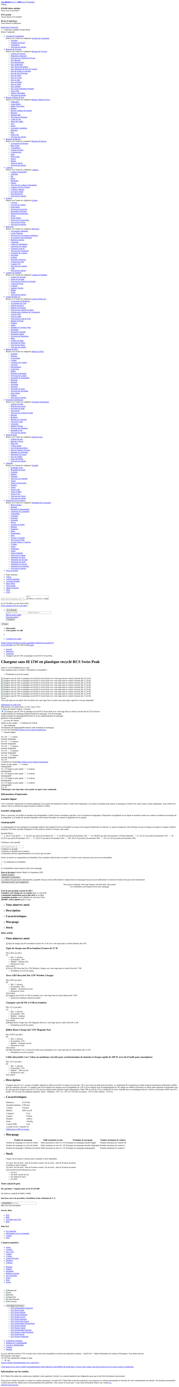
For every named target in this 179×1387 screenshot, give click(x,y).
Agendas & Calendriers (15, 36)
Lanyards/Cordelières (19, 128)
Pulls (12, 536)
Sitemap (9, 1349)
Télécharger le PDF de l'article (17, 1129)
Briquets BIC (16, 115)
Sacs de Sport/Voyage (19, 73)
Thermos (14, 476)
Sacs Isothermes (17, 65)
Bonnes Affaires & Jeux (15, 97)
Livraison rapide (17, 192)
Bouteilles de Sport (18, 470)
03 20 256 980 (6, 645)
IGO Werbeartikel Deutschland (23, 1323)
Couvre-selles (16, 316)
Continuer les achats (13, 639)
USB (13, 268)
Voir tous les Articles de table (22, 413)
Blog (8, 590)
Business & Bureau (13, 139)
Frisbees (14, 323)
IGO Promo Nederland (19, 1337)
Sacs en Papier (16, 82)
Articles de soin (17, 439)
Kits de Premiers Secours (20, 450)
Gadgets (14, 257)
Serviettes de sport (18, 389)
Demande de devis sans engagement (15, 882)
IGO (7, 1215)
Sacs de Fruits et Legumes (21, 71)
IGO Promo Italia (17, 1310)
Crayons (14, 203)
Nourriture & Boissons (14, 400)
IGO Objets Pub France (15, 1306)
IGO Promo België (18, 1312)
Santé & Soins (11, 435)
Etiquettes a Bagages (19, 56)
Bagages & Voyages (13, 49)
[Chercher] (25, 599)
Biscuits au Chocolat (19, 419)
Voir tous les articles (18, 47)
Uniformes (15, 549)
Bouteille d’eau (16, 430)
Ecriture (9, 198)
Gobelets (14, 472)
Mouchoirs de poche (18, 454)
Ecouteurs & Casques (19, 253)
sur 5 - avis (13, 2)
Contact (9, 1236)
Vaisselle (9, 463)
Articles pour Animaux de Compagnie (25, 312)
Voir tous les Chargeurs (20, 251)
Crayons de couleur (18, 205)
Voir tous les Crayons (19, 209)
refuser (3, 1385)
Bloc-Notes (15, 146)
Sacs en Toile (16, 84)
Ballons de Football (18, 308)
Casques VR (15, 264)
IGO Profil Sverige (18, 1317)
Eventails (14, 520)
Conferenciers (16, 152)
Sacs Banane (16, 60)
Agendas (14, 40)
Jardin (13, 325)
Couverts (14, 365)
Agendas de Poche (18, 43)
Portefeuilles (15, 533)
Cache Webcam (17, 233)
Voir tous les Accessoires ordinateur (24, 235)
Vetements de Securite (19, 560)
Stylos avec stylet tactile (20, 220)
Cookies (9, 1347)
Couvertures (15, 358)
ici (110, 1383)
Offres (8, 577)
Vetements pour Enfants (20, 566)
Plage (13, 338)
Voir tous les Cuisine (19, 376)
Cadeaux (9, 167)
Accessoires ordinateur (19, 231)
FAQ (8, 592)
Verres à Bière (16, 492)
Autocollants (15, 104)
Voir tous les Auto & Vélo (21, 319)
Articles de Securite (18, 277)
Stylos (13, 216)
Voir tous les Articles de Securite (23, 281)
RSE (7, 1217)
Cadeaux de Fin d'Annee (20, 187)
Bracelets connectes (18, 259)
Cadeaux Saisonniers (19, 172)
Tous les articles (12, 571)
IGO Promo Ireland (18, 1326)
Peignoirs (14, 387)
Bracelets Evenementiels (20, 509)
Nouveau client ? (12, 617)
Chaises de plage (17, 341)
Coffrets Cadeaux (17, 189)
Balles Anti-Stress (17, 106)
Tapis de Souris (17, 163)
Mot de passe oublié (13, 615)
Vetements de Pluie (18, 557)
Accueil (9, 649)
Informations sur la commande (17, 1233)
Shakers (14, 474)
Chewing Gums (17, 422)
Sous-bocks (15, 411)
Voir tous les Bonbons (19, 428)
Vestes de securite (17, 279)
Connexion (10, 619)
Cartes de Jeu (16, 119)
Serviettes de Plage (18, 343)
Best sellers (10, 583)
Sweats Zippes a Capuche (21, 542)
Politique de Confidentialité (16, 1343)
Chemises (14, 516)
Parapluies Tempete (18, 332)
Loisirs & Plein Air (13, 297)
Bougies (14, 356)
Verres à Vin (15, 494)
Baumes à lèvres (17, 441)
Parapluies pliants (17, 334)
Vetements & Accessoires (15, 500)
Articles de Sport (17, 305)
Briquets (14, 113)
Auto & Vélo (16, 314)
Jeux (12, 124)
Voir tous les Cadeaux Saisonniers (24, 185)
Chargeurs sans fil (17, 249)
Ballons (14, 108)
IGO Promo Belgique (19, 1315)
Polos (13, 531)
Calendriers (15, 45)
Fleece (13, 522)
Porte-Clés (15, 135)
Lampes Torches (17, 288)
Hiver (13, 178)
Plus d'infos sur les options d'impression (31, 730)
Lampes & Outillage (13, 273)
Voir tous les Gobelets (19, 479)
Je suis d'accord (12, 1385)
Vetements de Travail (19, 564)
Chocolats (14, 424)
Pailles (13, 371)
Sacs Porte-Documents (19, 67)
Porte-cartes (15, 157)
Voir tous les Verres (18, 496)
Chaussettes (15, 514)
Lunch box (15, 369)
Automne (14, 174)
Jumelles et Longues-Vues (21, 327)
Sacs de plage (16, 75)
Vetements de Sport (18, 562)
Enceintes (14, 255)
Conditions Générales (14, 1341)
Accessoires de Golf (18, 303)
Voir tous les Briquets (19, 117)
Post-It (13, 159)
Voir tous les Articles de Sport (22, 310)
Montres (14, 527)
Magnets (14, 382)
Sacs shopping (11, 1276)
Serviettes (14, 384)
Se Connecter (11, 610)
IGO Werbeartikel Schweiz (21, 1330)
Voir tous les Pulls (17, 540)
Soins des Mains (17, 459)
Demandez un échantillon (11, 877)
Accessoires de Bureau (19, 143)
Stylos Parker (16, 218)
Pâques (13, 183)
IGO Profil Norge (17, 1334)
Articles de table (17, 404)
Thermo (14, 485)
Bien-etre (14, 443)
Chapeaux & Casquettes (20, 511)
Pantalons (14, 529)
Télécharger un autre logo (11, 705)
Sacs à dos (10, 1252)
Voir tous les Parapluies (20, 336)
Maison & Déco (12, 349)
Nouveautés (10, 586)
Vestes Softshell (17, 553)
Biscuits (14, 415)
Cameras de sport (17, 262)
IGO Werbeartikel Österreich (22, 1308)
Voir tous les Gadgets (19, 266)
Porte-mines (15, 207)
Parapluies (15, 330)
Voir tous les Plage (18, 345)
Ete (12, 176)
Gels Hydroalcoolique (19, 448)
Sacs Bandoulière (17, 62)
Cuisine (14, 360)
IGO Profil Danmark (19, 1319)
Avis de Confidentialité (15, 1345)
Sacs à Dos (15, 91)
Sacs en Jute (15, 80)
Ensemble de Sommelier (20, 378)
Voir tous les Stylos (18, 222)
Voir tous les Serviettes (19, 391)
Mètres (13, 290)
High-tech (10, 227)
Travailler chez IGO (13, 1219)
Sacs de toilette (16, 457)
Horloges (14, 380)
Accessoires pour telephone (21, 238)
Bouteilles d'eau (17, 468)
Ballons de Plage (17, 321)
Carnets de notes (17, 150)
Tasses (13, 481)
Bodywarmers (16, 505)
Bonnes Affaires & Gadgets (21, 111)
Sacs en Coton (16, 78)
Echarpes (14, 518)
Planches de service (18, 406)
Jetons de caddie (17, 121)
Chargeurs (15, 242)
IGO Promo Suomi (18, 1328)
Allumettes (15, 102)
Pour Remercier (17, 194)
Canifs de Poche (17, 284)
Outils (13, 292)
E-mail (30, 645)
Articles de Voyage (18, 54)
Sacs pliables (16, 86)
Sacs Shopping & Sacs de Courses (24, 69)
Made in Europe (12, 588)
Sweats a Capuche (18, 538)
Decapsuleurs (16, 367)
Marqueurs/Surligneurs (19, 213)
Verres (13, 487)
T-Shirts (14, 544)
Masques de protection (19, 452)
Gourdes (9, 1250)
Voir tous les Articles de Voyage (23, 58)
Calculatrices (16, 148)
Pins (12, 132)
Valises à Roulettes (18, 93)
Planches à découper (18, 373)
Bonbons (14, 417)
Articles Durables (13, 579)
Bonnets (14, 507)
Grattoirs (14, 286)
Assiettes (14, 354)
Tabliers (14, 395)
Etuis (13, 154)
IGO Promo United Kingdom (22, 1332)
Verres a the (15, 489)
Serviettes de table (18, 408)
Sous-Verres (15, 393)
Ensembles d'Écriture (19, 211)
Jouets (13, 126)
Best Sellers (36, 643)
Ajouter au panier (8, 875)
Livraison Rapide (13, 581)
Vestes (13, 551)
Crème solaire (16, 446)
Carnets (9, 1254)
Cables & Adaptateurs (19, 244)
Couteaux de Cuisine (19, 362)
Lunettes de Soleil (17, 525)
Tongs (13, 546)
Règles (13, 161)
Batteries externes (17, 240)
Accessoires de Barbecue (20, 301)
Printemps (14, 181)
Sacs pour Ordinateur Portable (22, 89)
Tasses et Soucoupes (18, 483)
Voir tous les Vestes (18, 555)
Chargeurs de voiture (19, 246)
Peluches (14, 130)
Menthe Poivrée (17, 426)
